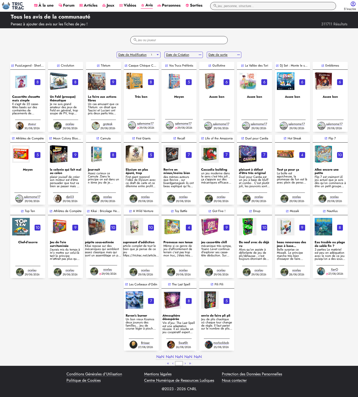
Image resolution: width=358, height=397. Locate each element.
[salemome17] (132, 125)
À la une (44, 5)
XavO (334, 269)
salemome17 (145, 123)
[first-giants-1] (134, 154)
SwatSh (183, 342)
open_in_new (12, 66)
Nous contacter (234, 380)
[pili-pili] (210, 300)
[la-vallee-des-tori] (247, 81)
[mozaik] (285, 226)
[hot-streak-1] (285, 154)
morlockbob (221, 342)
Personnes (168, 5)
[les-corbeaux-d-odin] (134, 300)
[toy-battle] (172, 226)
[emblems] (323, 81)
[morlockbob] (209, 345)
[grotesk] (96, 126)
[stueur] (20, 126)
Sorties (193, 5)
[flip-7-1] (323, 154)
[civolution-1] (58, 81)
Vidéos (127, 5)
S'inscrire (350, 9)
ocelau (70, 124)
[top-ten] (21, 226)
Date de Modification (132, 55)
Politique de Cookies (83, 380)
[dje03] (58, 199)
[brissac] (133, 345)
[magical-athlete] (21, 154)
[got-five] (210, 226)
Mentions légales (157, 374)
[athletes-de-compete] (58, 226)
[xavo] (321, 271)
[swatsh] (171, 345)
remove (200, 55)
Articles (88, 5)
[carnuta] (96, 154)
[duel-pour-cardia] (247, 154)
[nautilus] (323, 226)
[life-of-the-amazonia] (210, 154)
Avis (147, 5)
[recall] (172, 154)
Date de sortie (217, 55)
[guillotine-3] (210, 81)
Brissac (145, 342)
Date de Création (177, 55)
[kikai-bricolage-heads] (96, 226)
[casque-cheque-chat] (134, 81)
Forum (66, 5)
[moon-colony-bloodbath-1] (58, 154)
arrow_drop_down (157, 55)
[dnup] (247, 226)
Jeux (108, 5)
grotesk (108, 124)
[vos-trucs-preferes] (172, 81)
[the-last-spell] (172, 300)
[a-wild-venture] (134, 226)
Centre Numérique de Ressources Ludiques (179, 380)
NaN (160, 357)
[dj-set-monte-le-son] (285, 81)
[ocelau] (58, 126)
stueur (32, 124)
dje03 (70, 196)
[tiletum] (96, 81)
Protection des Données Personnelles (252, 374)
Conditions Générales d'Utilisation (94, 374)
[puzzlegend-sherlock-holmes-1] (21, 81)
